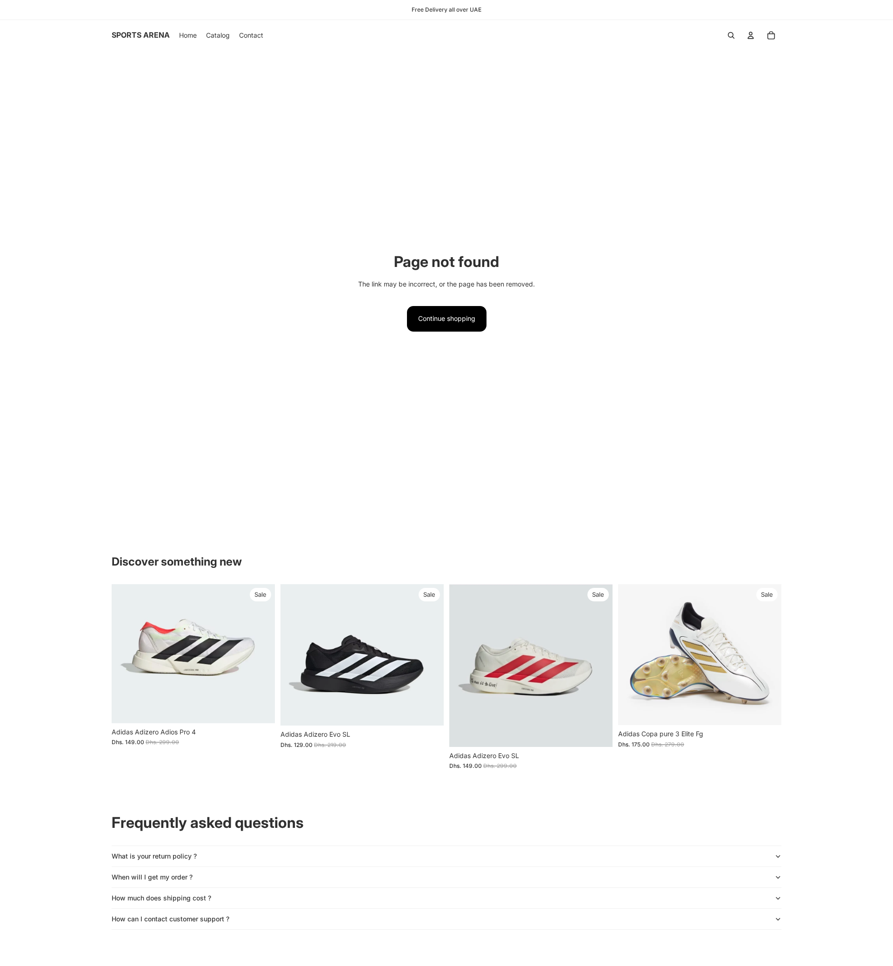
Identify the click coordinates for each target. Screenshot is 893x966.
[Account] (750, 35)
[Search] (731, 35)
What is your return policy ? (154, 856)
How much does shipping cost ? (161, 898)
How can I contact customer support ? (170, 919)
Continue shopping (446, 318)
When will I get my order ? (152, 877)
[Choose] (260, 708)
